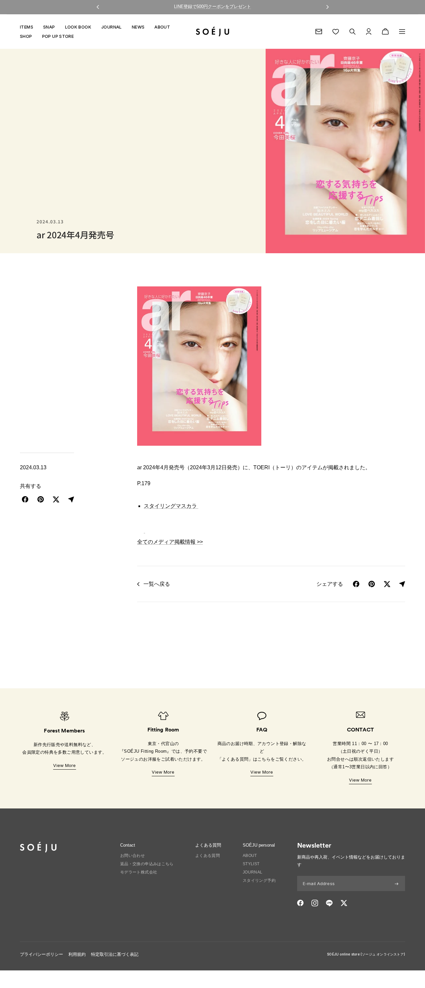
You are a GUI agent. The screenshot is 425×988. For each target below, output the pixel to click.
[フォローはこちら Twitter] (343, 903)
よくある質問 (207, 855)
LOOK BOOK (78, 27)
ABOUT (162, 27)
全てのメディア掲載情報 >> (170, 542)
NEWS (138, 27)
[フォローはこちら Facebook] (300, 903)
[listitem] (25, 499)
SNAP (49, 27)
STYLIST (251, 864)
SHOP (26, 36)
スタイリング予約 (259, 880)
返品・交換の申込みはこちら (147, 864)
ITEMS (26, 27)
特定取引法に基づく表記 (114, 954)
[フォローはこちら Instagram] (314, 903)
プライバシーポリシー (41, 954)
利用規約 (77, 954)
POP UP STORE (58, 36)
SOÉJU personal (259, 845)
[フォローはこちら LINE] (329, 903)
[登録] (396, 883)
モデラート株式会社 (138, 872)
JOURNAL (111, 27)
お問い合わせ (132, 855)
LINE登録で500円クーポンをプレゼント (212, 6)
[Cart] (385, 31)
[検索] (352, 32)
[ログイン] (369, 31)
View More (64, 765)
